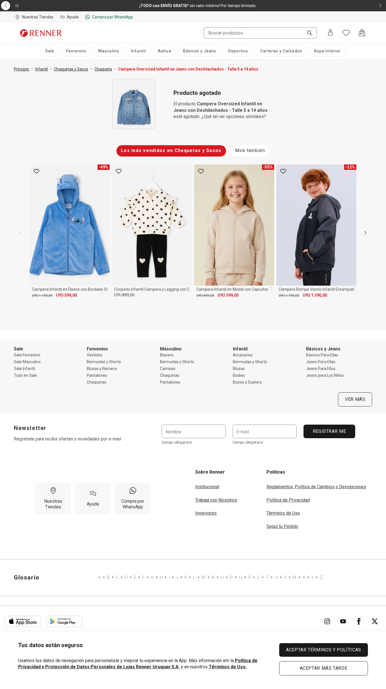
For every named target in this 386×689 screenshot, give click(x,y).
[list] (210, 577)
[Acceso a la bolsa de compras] (362, 33)
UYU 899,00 (124, 295)
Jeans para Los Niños (325, 375)
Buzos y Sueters (247, 382)
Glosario (27, 577)
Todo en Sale (25, 375)
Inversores (206, 513)
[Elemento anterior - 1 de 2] (5, 5)
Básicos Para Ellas (322, 355)
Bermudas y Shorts (104, 362)
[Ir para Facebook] (359, 621)
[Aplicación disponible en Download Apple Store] (23, 621)
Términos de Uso (283, 513)
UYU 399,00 (228, 295)
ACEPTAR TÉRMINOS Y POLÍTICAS (323, 649)
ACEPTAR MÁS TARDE (324, 668)
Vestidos (94, 355)
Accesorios (243, 355)
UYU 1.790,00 (289, 296)
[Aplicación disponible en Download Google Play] (64, 621)
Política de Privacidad (288, 500)
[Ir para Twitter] (374, 621)
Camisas (167, 368)
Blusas (239, 368)
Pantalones (97, 375)
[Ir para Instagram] (327, 621)
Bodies (239, 375)
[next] (365, 232)
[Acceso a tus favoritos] (346, 33)
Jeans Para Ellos (320, 368)
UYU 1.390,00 (315, 295)
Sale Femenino (27, 355)
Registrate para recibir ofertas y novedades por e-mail (67, 439)
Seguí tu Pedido (282, 526)
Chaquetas (96, 382)
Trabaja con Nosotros (216, 500)
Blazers (167, 355)
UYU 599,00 (66, 295)
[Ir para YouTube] (343, 621)
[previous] (20, 232)
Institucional (207, 486)
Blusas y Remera (102, 368)
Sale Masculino (27, 362)
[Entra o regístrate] (330, 33)
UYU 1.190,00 (42, 296)
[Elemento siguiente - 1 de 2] (380, 5)
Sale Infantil (24, 368)
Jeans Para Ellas (320, 362)
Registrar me (329, 431)
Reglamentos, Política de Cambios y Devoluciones (316, 486)
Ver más (355, 399)
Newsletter (30, 428)
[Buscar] (307, 33)
